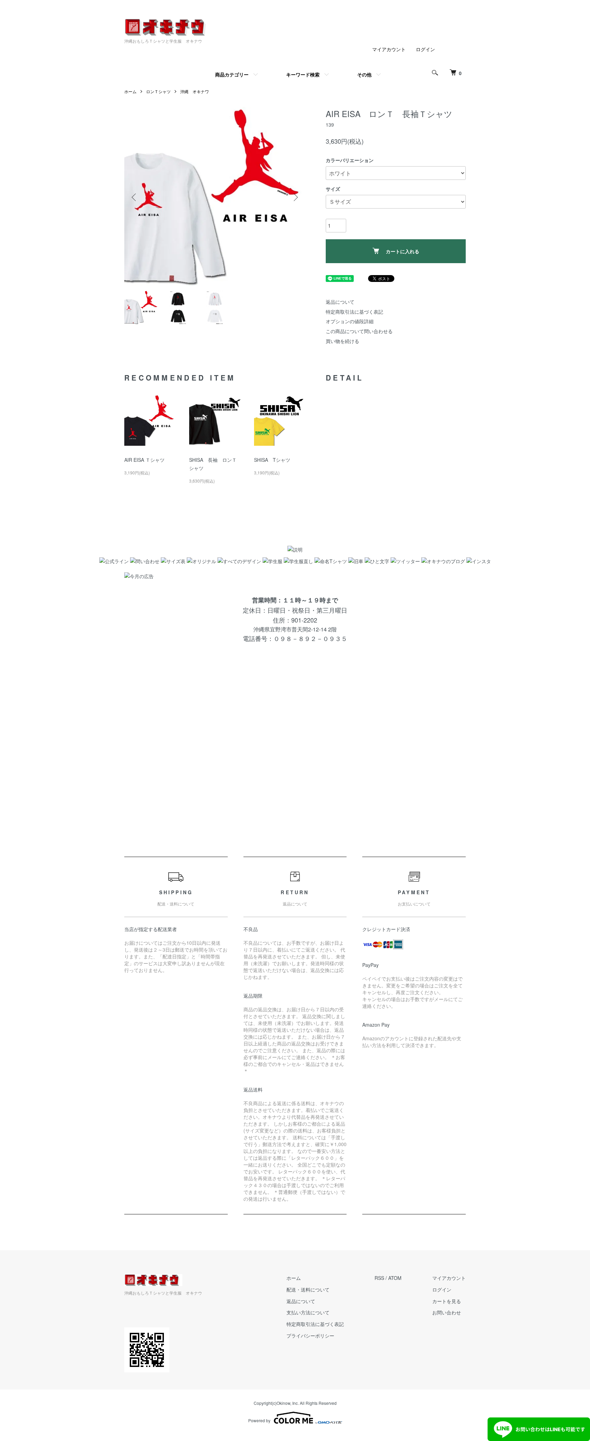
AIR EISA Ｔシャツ (144, 459)
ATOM (395, 1277)
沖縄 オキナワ (194, 91)
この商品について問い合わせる (359, 331)
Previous (134, 197)
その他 (364, 74)
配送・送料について (307, 1289)
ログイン (425, 49)
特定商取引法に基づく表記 (354, 311)
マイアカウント (389, 49)
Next (295, 197)
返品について (340, 301)
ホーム (130, 91)
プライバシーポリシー (310, 1335)
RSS (379, 1277)
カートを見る (446, 1301)
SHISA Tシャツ (272, 459)
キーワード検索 (303, 74)
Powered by (259, 1420)
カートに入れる (402, 251)
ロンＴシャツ (158, 91)
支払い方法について (307, 1312)
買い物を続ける (342, 341)
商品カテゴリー (232, 74)
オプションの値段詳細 (350, 321)
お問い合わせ (446, 1312)
